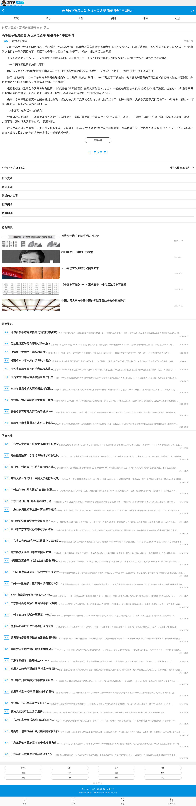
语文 (69, 773)
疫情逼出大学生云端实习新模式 (29, 351)
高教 (13, 27)
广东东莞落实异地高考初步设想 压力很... (35, 742)
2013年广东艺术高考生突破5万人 (30, 703)
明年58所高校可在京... (15, 167)
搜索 (122, 804)
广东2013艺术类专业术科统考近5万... (32, 754)
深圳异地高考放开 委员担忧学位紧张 (32, 691)
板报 (162, 773)
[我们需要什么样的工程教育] (30, 256)
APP (89, 789)
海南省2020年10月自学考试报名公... (32, 360)
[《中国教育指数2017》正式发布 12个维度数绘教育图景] (30, 289)
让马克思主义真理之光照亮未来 (80, 268)
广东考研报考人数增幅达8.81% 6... (31, 660)
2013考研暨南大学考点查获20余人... (32, 520)
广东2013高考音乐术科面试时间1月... (32, 719)
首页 (5, 27)
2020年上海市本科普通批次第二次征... (33, 400)
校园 (113, 18)
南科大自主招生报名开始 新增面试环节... (35, 648)
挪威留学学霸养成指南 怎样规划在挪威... (35, 332)
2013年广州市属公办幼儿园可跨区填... (33, 466)
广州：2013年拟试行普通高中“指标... (32, 614)
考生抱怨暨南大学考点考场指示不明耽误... (36, 455)
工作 (80, 18)
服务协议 (101, 789)
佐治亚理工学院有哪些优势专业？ (31, 343)
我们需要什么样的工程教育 (77, 252)
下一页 (103, 152)
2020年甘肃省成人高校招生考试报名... (33, 388)
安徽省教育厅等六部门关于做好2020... (33, 411)
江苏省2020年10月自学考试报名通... (32, 368)
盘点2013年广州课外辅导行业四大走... (33, 626)
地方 (145, 18)
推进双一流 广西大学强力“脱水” (80, 235)
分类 (73, 804)
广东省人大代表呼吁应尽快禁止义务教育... (36, 540)
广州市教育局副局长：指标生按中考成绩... (36, 572)
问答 (69, 778)
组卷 (162, 768)
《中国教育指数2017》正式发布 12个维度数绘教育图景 (93, 284)
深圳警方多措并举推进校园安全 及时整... (35, 637)
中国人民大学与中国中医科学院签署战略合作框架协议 (93, 300)
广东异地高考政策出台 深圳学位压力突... (35, 603)
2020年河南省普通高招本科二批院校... (33, 422)
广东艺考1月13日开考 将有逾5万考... (32, 501)
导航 (84, 789)
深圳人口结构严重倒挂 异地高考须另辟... (35, 668)
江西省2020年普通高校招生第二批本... (33, 377)
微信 (94, 789)
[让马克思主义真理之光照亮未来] (30, 273)
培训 (116, 778)
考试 (16, 18)
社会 (178, 18)
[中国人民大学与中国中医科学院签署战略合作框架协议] (30, 305)
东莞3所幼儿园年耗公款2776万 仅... (31, 594)
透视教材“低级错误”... (181, 167)
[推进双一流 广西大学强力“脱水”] (30, 240)
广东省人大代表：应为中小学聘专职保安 (35, 444)
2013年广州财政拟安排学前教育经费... (33, 680)
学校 (162, 778)
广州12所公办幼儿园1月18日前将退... (32, 489)
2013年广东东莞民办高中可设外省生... (33, 529)
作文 (23, 773)
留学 (48, 18)
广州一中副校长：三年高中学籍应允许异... (36, 583)
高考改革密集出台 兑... (34, 27)
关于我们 (111, 789)
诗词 (23, 778)
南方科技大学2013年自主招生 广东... (32, 552)
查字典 (23, 768)
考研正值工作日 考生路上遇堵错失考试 (34, 560)
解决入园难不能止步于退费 (27, 711)
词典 (69, 768)
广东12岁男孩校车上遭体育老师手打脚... (34, 509)
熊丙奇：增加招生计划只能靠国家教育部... (36, 731)
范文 (116, 773)
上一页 (93, 152)
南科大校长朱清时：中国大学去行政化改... (36, 478)
